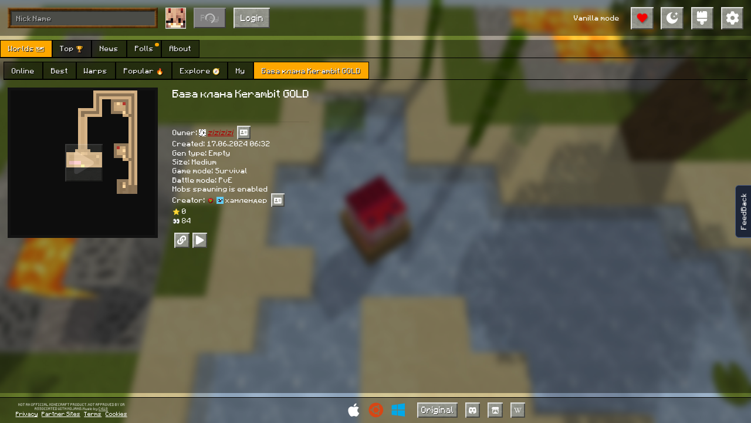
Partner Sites (61, 414)
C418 (103, 409)
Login (252, 17)
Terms (93, 414)
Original (437, 409)
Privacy (27, 414)
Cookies (116, 414)
